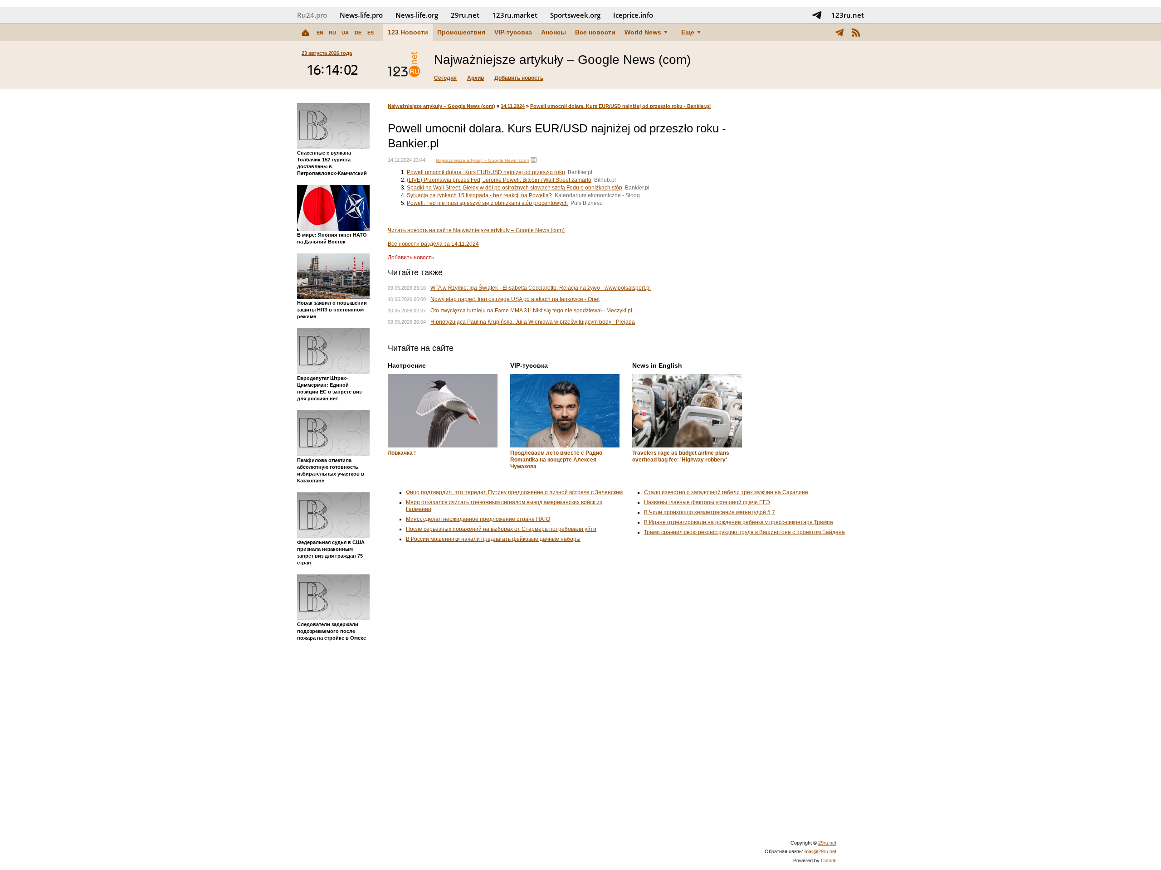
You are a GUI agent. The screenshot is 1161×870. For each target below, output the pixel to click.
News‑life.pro (361, 14)
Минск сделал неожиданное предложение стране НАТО (478, 519)
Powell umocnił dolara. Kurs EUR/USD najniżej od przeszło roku (486, 172)
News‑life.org (416, 14)
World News (642, 32)
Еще (687, 32)
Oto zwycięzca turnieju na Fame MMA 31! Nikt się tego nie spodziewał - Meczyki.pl (531, 310)
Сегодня (445, 78)
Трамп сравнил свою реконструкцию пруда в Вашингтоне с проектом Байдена (744, 532)
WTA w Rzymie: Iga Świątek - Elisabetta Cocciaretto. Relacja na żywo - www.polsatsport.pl (540, 288)
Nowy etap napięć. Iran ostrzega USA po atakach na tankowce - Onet (515, 299)
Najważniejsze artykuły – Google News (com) (441, 106)
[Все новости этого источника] (534, 160)
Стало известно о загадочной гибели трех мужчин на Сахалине (726, 492)
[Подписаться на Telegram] (817, 15)
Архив (475, 78)
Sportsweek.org (575, 14)
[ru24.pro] (404, 65)
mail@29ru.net (820, 851)
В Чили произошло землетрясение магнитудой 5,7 (709, 512)
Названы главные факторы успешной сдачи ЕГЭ (707, 502)
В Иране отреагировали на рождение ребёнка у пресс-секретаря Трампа (738, 522)
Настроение (407, 365)
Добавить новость (518, 78)
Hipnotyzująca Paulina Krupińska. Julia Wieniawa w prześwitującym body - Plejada (532, 322)
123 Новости (408, 32)
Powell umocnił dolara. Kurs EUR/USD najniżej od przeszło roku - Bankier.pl (620, 106)
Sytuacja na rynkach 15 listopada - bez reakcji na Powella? (479, 195)
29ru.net (465, 14)
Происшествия (461, 32)
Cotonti (828, 860)
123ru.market (514, 14)
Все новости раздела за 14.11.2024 (433, 244)
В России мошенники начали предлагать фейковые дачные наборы (493, 539)
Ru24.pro (312, 14)
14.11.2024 (513, 106)
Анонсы (553, 32)
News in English (657, 365)
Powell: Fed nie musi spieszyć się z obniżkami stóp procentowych (487, 203)
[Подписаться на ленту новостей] (856, 32)
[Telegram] (839, 32)
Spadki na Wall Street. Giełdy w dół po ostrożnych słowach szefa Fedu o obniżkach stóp (514, 188)
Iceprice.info (633, 14)
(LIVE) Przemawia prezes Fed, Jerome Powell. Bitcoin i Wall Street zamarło (499, 180)
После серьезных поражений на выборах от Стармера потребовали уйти (501, 529)
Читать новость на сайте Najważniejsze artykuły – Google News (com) (476, 230)
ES (370, 32)
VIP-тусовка (513, 32)
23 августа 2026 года (327, 53)
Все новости (595, 32)
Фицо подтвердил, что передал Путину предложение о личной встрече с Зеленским (514, 492)
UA (345, 32)
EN (320, 32)
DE (358, 32)
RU (332, 32)
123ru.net (847, 14)
